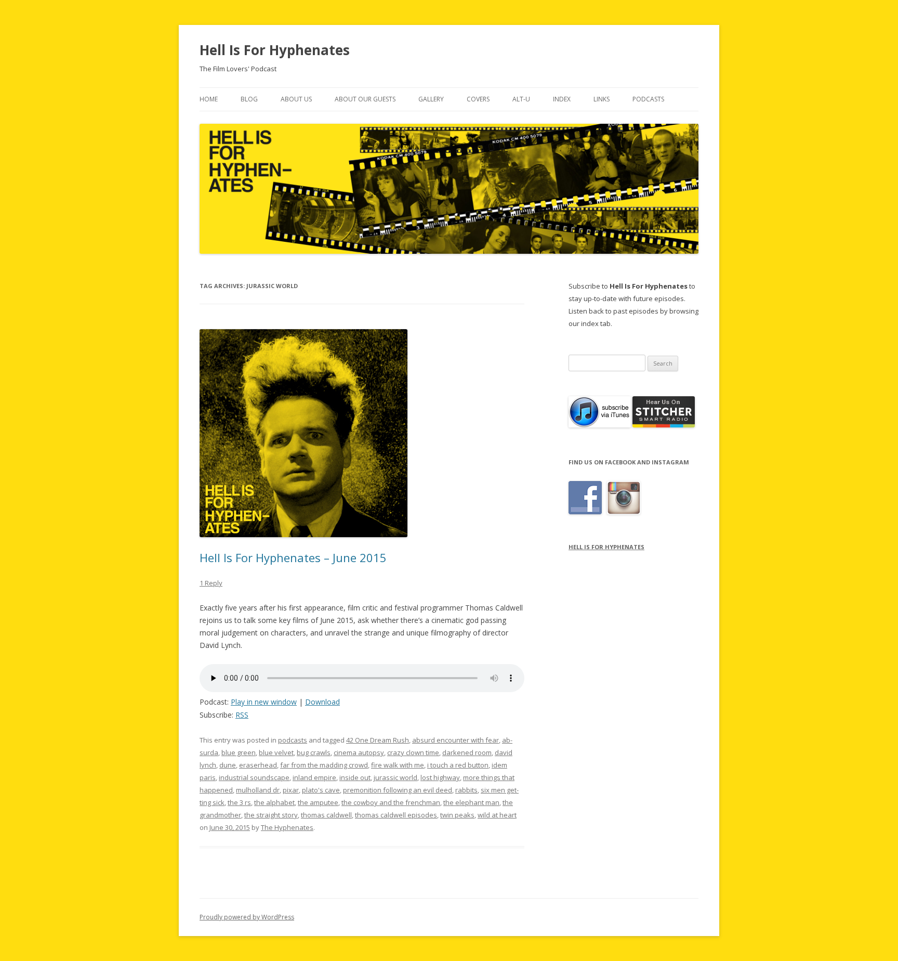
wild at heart (497, 815)
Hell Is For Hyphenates (275, 50)
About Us (296, 99)
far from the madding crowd (324, 765)
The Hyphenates (287, 827)
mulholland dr (258, 790)
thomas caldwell (326, 815)
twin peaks (457, 815)
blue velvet (276, 752)
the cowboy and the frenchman (390, 802)
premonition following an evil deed (397, 790)
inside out (355, 777)
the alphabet (274, 802)
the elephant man (471, 802)
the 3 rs (239, 802)
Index (562, 99)
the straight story (271, 815)
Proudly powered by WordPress (247, 917)
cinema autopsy (359, 752)
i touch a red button (457, 765)
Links (601, 99)
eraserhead (258, 765)
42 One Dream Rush (377, 740)
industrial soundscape (254, 777)
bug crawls (314, 752)
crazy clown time (413, 752)
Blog (249, 99)
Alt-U (521, 99)
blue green (238, 752)
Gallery (431, 99)
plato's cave (321, 790)
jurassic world (395, 777)
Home (209, 99)
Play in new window (264, 702)
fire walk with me (397, 765)
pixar (291, 790)
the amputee (318, 802)
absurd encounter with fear (455, 740)
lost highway (440, 777)
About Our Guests (365, 99)
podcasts (292, 740)
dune (227, 765)
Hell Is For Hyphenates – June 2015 (293, 557)
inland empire (314, 777)
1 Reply (211, 583)
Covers (478, 99)
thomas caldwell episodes (396, 815)
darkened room (467, 752)
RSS (241, 715)
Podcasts (648, 99)
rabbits (466, 790)
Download (322, 702)
